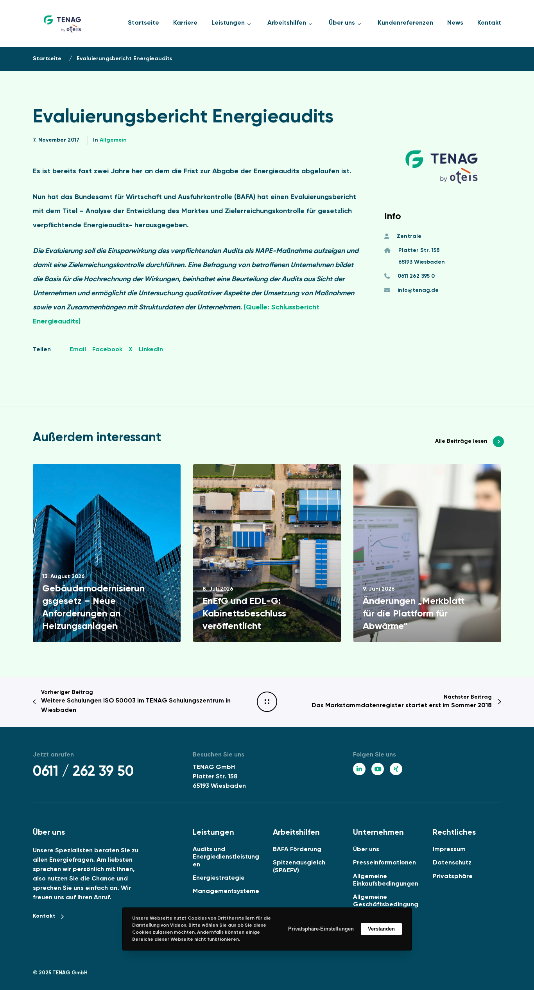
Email (78, 350)
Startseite (47, 58)
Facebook (107, 350)
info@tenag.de (418, 290)
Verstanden (381, 929)
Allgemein (113, 140)
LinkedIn (151, 350)
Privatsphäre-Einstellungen (321, 929)
